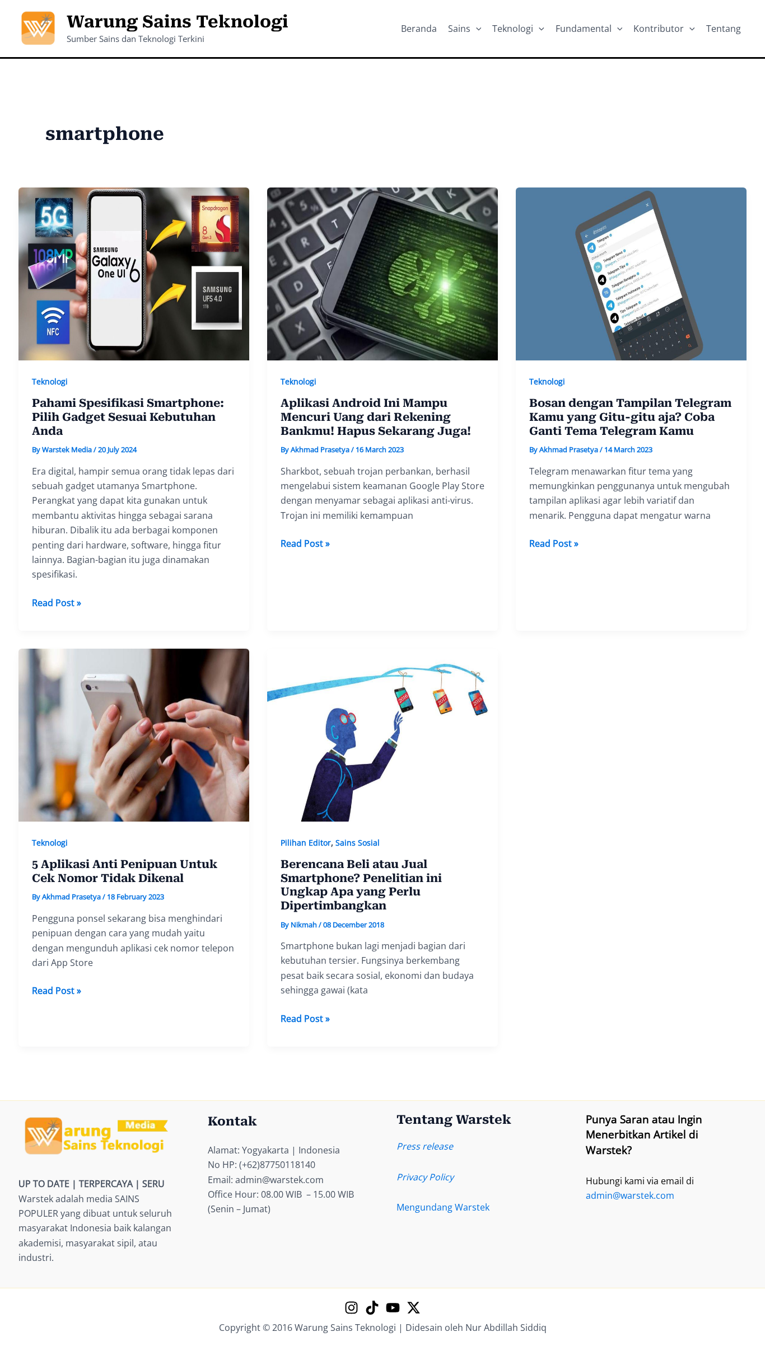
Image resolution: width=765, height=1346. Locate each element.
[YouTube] (393, 1308)
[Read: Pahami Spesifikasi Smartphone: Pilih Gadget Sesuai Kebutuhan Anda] (133, 273)
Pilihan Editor (306, 842)
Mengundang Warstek (443, 1207)
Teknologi (50, 381)
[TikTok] (372, 1308)
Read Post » (56, 603)
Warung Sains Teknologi (177, 21)
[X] (414, 1308)
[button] (476, 28)
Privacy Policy (425, 1177)
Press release (425, 1146)
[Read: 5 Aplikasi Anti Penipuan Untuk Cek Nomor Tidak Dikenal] (133, 734)
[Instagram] (351, 1308)
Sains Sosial (357, 842)
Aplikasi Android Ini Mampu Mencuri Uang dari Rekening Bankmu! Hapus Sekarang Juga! (376, 416)
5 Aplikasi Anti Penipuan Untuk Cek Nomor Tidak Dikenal (124, 871)
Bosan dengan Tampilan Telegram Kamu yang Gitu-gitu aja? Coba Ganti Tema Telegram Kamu (630, 416)
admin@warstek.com (630, 1195)
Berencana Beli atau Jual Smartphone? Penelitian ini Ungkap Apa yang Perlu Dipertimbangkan (361, 884)
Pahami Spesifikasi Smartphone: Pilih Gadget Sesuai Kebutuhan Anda (128, 416)
